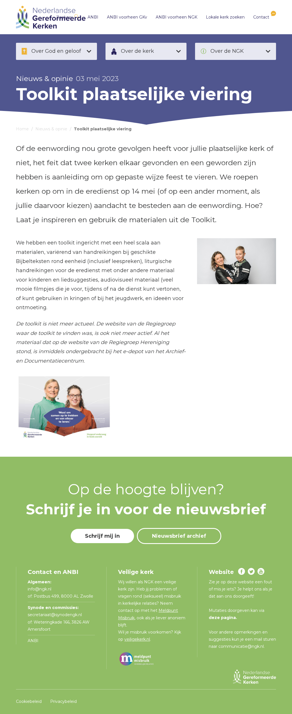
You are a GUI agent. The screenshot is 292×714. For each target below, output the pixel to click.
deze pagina (222, 617)
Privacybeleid (63, 701)
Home (22, 129)
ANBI (93, 17)
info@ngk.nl (40, 589)
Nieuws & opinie (44, 78)
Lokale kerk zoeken (225, 17)
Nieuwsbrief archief (179, 536)
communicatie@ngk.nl (241, 646)
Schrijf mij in (102, 536)
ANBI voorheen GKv (127, 17)
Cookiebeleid (29, 701)
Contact (261, 17)
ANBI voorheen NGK (176, 17)
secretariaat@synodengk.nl (55, 614)
